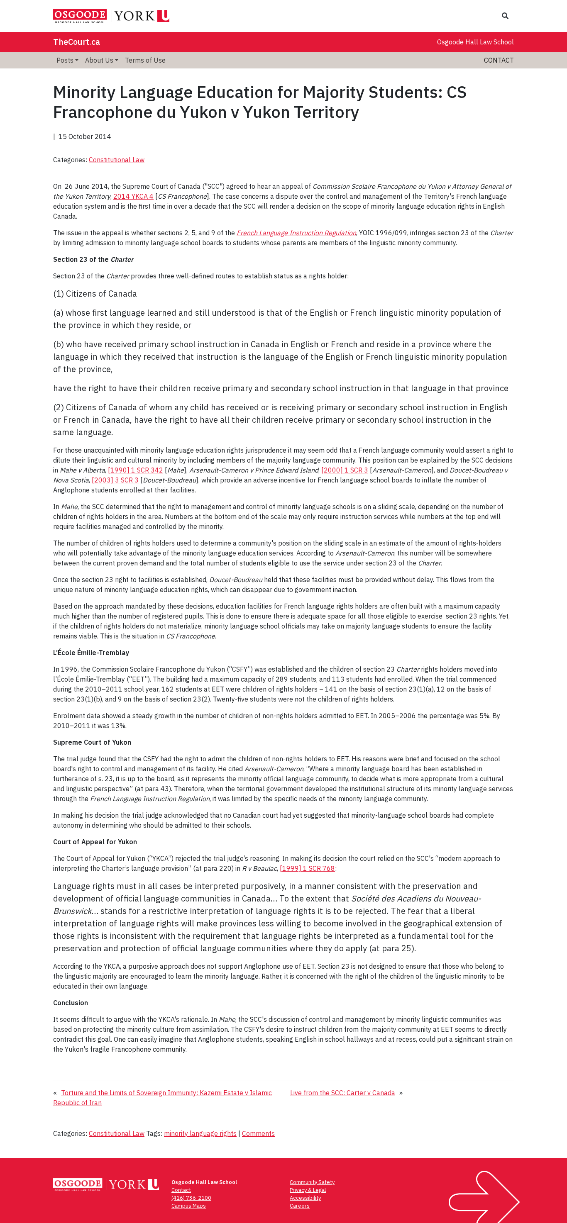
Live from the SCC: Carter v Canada (342, 1093)
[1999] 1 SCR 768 (307, 868)
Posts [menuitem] (64, 60)
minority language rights (200, 1133)
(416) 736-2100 (191, 1197)
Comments (258, 1133)
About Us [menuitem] (99, 60)
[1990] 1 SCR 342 (135, 470)
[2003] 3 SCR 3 (115, 480)
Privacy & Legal (308, 1190)
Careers (300, 1205)
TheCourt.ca (76, 41)
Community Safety (312, 1182)
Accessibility (305, 1197)
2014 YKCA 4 (133, 196)
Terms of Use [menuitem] (145, 60)
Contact (499, 60)
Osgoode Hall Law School (475, 42)
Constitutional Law (116, 160)
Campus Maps (188, 1205)
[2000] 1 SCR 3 (344, 470)
